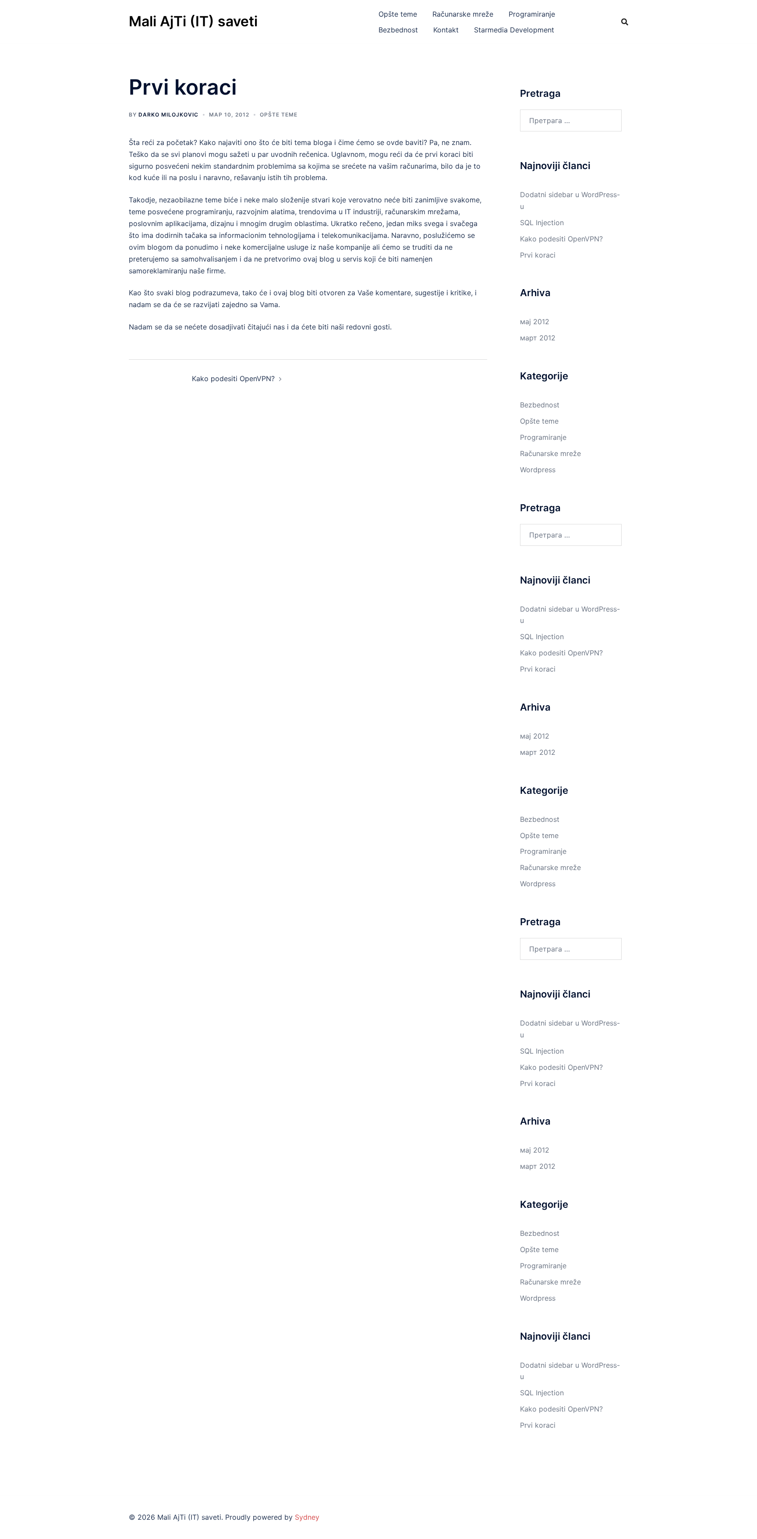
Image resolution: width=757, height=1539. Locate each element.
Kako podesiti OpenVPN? (233, 378)
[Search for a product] (624, 21)
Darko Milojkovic (168, 114)
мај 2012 (534, 321)
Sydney (307, 1517)
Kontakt (446, 29)
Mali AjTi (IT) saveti (193, 21)
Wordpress (537, 469)
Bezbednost (398, 29)
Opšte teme (397, 14)
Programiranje (532, 14)
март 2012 (537, 337)
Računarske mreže (462, 14)
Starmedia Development (514, 29)
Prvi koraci (537, 255)
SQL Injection (542, 222)
